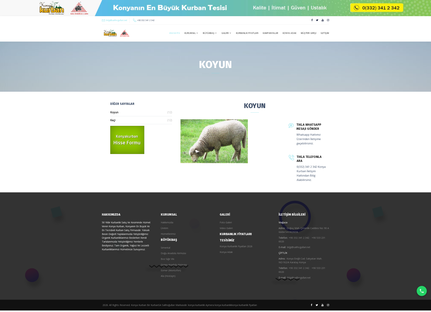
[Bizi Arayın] (422, 291)
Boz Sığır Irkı (167, 259)
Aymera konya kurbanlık (218, 305)
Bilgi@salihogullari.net (299, 277)
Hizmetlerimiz (168, 233)
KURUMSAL (190, 33)
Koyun (141, 112)
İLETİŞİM (325, 33)
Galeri (225, 33)
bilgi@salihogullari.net (116, 20)
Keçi (141, 120)
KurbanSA (156, 305)
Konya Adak (289, 33)
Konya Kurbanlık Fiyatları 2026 (236, 246)
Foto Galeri (226, 222)
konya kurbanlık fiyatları (244, 305)
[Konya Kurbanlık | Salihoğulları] (116, 33)
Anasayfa (174, 33)
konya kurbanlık (196, 305)
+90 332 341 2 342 (146, 20)
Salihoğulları (168, 305)
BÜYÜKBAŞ (208, 33)
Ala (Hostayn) (168, 276)
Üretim (164, 228)
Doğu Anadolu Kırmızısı (173, 253)
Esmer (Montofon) (171, 270)
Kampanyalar (270, 33)
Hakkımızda (167, 222)
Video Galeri (226, 228)
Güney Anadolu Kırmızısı (174, 264)
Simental (165, 247)
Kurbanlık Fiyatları (247, 33)
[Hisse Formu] (141, 140)
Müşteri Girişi (308, 33)
